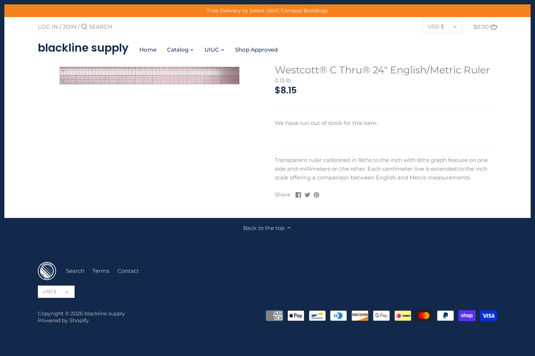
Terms (100, 270)
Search (75, 270)
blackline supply (83, 48)
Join (69, 26)
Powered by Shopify (63, 320)
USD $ (436, 26)
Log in (48, 26)
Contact (128, 270)
